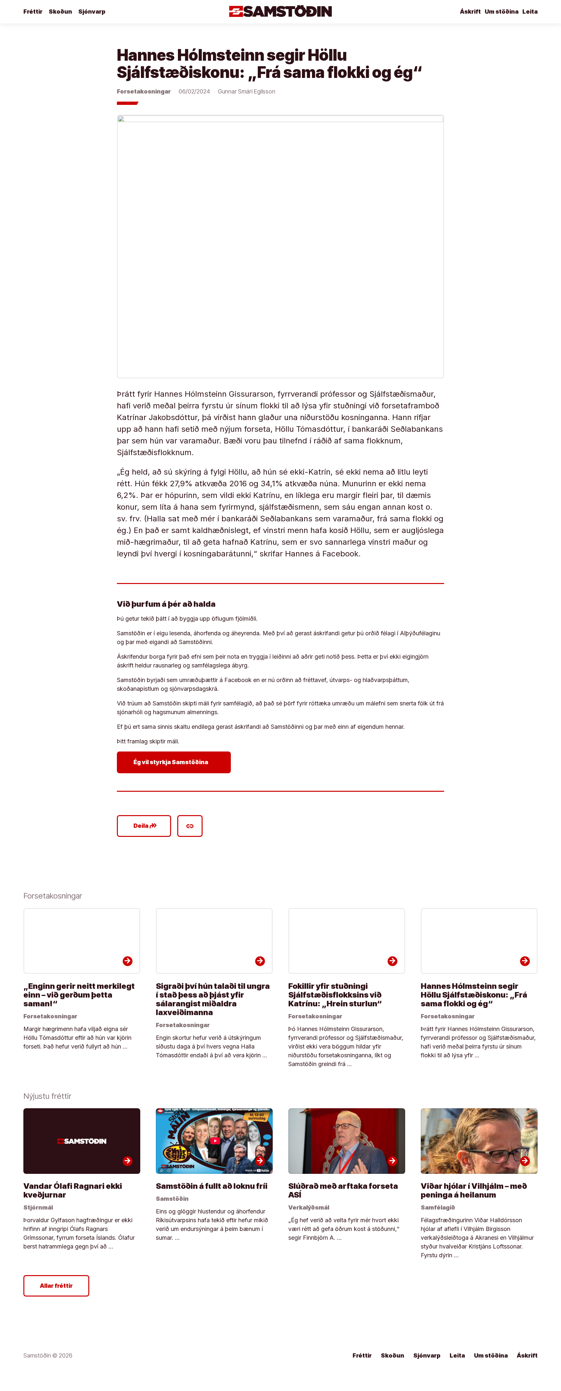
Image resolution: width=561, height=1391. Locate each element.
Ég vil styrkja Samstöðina (175, 762)
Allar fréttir (56, 1285)
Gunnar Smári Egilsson (246, 91)
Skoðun (60, 11)
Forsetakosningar (144, 91)
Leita (530, 11)
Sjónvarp (92, 11)
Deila (145, 825)
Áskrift (470, 11)
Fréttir (33, 11)
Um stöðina (501, 11)
